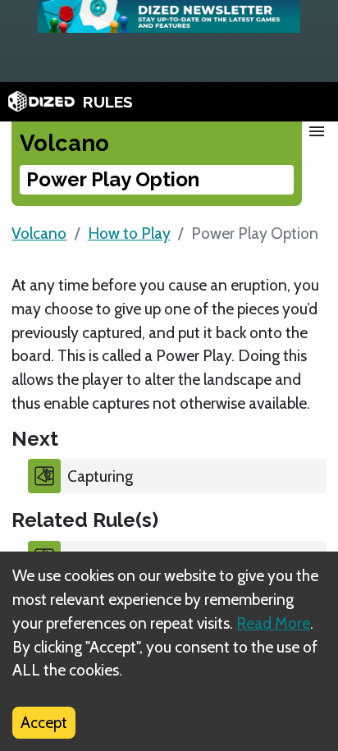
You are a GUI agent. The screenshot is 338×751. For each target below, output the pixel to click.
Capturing (100, 476)
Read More (273, 623)
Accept (44, 722)
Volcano (38, 233)
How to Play (129, 233)
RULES (108, 102)
